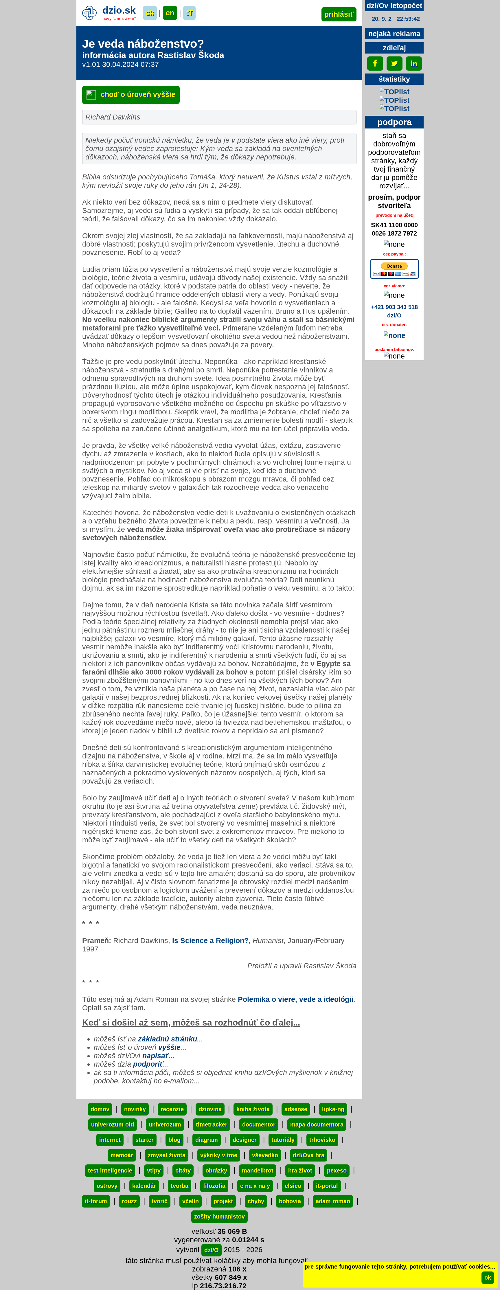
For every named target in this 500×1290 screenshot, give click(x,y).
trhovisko (322, 1140)
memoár (122, 1155)
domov (100, 1109)
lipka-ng (333, 1109)
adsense (295, 1109)
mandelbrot (257, 1170)
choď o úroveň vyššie (137, 94)
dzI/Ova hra (308, 1155)
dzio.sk (119, 10)
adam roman (333, 1201)
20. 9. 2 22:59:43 (396, 19)
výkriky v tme (218, 1155)
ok (487, 1277)
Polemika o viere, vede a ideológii (295, 999)
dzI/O (211, 1250)
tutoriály (283, 1140)
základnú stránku (167, 1039)
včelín (190, 1201)
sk (150, 13)
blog (174, 1140)
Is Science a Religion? (210, 940)
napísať (155, 1056)
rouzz (129, 1201)
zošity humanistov (219, 1216)
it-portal (327, 1186)
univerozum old (112, 1124)
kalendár (144, 1186)
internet (110, 1140)
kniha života (253, 1109)
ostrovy (107, 1186)
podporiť (148, 1064)
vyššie (169, 1047)
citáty (183, 1170)
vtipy (154, 1170)
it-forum (96, 1201)
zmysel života (166, 1155)
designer (245, 1140)
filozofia (214, 1186)
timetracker (211, 1124)
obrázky (216, 1170)
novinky (135, 1109)
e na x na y (255, 1186)
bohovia (290, 1201)
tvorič (160, 1201)
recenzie (172, 1109)
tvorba (179, 1186)
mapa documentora (316, 1124)
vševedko (265, 1155)
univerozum (165, 1124)
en (170, 13)
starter (144, 1140)
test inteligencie (110, 1170)
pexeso (337, 1170)
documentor (258, 1124)
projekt (223, 1201)
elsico (293, 1186)
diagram (206, 1140)
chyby (256, 1201)
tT (189, 13)
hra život (300, 1170)
